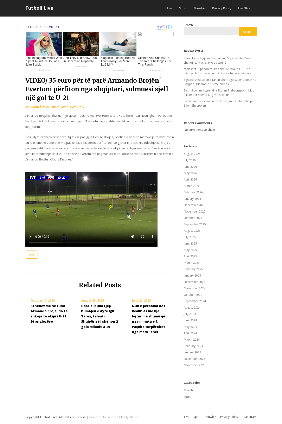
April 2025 (190, 256)
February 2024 (193, 346)
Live (169, 8)
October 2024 (193, 295)
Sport (183, 8)
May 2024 (190, 327)
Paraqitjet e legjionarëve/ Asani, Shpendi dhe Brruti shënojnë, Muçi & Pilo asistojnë (218, 60)
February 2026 (193, 192)
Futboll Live (39, 8)
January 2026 (192, 199)
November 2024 (194, 288)
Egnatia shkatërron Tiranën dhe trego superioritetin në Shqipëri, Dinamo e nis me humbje (220, 82)
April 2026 (190, 179)
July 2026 (190, 160)
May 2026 (190, 173)
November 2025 (194, 211)
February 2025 (193, 269)
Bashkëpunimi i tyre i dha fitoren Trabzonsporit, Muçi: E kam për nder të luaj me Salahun (219, 92)
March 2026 (192, 186)
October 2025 (193, 218)
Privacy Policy (221, 8)
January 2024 (192, 352)
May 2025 (190, 250)
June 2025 (190, 243)
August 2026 (192, 154)
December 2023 (194, 359)
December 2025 (194, 205)
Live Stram (245, 8)
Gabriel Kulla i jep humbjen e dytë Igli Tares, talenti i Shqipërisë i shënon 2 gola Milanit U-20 (99, 316)
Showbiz (200, 8)
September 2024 (195, 301)
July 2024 (190, 314)
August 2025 (192, 231)
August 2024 (192, 307)
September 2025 (195, 224)
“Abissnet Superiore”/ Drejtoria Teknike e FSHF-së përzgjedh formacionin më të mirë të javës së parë (217, 71)
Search (188, 25)
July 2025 (190, 237)
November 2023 (194, 365)
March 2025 (192, 263)
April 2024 (190, 333)
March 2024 (192, 339)
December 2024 (194, 282)
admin (34, 107)
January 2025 (192, 275)
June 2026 (190, 167)
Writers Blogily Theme (123, 417)
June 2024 (190, 320)
